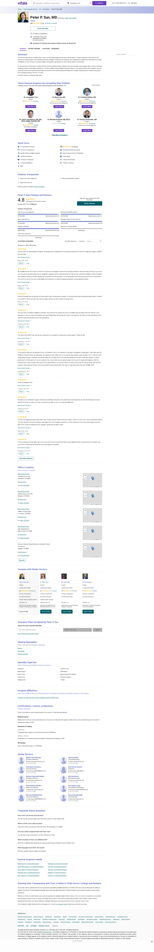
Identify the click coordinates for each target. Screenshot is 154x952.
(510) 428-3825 (24, 555)
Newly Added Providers (87, 922)
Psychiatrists (28, 922)
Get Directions (22, 482)
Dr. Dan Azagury (87, 582)
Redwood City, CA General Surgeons (28, 864)
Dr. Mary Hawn (44, 582)
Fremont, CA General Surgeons (57, 875)
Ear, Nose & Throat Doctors (86, 916)
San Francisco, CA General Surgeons (28, 875)
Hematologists (21, 919)
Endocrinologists (99, 916)
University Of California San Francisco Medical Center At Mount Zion (54, 43)
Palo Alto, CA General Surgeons (57, 870)
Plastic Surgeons (125, 919)
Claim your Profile (70, 18)
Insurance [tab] (55, 48)
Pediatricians (116, 919)
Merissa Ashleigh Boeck (34, 795)
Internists (29, 919)
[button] (92, 478)
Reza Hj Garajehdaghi (75, 795)
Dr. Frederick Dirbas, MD (87, 97)
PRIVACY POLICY (44, 926)
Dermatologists (73, 916)
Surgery (20, 648)
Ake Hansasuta (73, 776)
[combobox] (49, 3)
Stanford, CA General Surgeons (57, 867)
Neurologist (21, 651)
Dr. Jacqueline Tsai (31, 97)
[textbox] (49, 3)
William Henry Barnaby (33, 757)
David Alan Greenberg (33, 767)
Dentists (65, 916)
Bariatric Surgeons (38, 916)
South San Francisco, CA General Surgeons (30, 867)
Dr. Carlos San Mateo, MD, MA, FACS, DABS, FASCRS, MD (30, 120)
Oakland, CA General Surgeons (57, 872)
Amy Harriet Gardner (75, 767)
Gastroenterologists (122, 916)
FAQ (27, 926)
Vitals (100, 486)
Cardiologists (48, 916)
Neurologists (37, 919)
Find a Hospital (99, 922)
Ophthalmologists (71, 919)
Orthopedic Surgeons (92, 919)
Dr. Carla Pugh (65, 582)
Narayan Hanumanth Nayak (35, 776)
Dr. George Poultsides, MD (87, 119)
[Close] (152, 942)
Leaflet (91, 486)
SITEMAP (33, 926)
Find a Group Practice (110, 922)
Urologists (56, 922)
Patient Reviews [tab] (34, 48)
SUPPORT (21, 926)
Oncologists (61, 919)
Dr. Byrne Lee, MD (58, 97)
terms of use (47, 932)
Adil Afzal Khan (73, 757)
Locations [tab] (46, 48)
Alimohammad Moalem (33, 786)
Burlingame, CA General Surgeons (58, 864)
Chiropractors (57, 916)
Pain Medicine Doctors (105, 919)
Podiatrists (20, 922)
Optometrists (81, 919)
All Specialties (76, 922)
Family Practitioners (110, 916)
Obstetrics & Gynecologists (49, 919)
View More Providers (59, 135)
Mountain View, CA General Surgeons (29, 872)
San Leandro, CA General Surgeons (28, 870)
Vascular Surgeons (65, 922)
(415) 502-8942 (24, 485)
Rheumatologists (47, 922)
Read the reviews (39, 187)
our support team (62, 904)
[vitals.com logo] (23, 3)
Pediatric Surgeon (23, 654)
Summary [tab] (23, 48)
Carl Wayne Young (74, 786)
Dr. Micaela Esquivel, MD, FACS (59, 119)
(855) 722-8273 (24, 503)
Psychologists (37, 922)
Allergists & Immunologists (25, 916)
